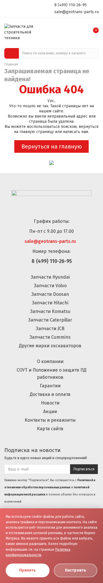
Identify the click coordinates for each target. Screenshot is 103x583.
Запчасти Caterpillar (50, 320)
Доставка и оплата (50, 394)
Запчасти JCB (50, 328)
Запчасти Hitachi (50, 303)
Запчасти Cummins (50, 337)
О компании (50, 361)
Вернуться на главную (51, 146)
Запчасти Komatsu (50, 311)
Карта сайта (50, 428)
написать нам (75, 131)
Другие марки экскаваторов (50, 345)
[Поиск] (93, 53)
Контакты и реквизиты (50, 420)
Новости (50, 403)
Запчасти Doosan (50, 294)
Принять (27, 570)
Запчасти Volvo (50, 285)
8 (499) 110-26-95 (70, 5)
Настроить (75, 570)
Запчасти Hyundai (50, 277)
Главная (11, 64)
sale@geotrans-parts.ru (76, 11)
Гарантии (50, 385)
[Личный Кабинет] (81, 28)
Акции (50, 411)
